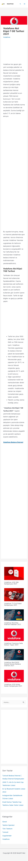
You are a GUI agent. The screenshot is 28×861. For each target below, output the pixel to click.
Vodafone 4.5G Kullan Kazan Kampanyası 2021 (13, 685)
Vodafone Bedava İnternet (13, 442)
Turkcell (5, 832)
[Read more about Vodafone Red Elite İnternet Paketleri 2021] (14, 615)
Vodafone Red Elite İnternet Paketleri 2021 (12, 623)
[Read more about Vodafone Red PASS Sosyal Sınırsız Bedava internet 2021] (14, 654)
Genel (4, 822)
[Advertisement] (14, 11)
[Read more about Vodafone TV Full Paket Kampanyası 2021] (14, 594)
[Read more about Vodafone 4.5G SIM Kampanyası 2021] (14, 573)
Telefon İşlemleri (8, 825)
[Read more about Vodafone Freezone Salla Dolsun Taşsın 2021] (14, 635)
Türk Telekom (7, 829)
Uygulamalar (7, 836)
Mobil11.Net (10, 4)
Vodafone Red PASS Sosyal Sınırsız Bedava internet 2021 (12, 664)
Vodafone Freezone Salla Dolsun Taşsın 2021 (13, 644)
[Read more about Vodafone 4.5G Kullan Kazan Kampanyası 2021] (14, 676)
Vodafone (6, 37)
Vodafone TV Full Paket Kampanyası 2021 (13, 604)
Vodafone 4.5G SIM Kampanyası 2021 (11, 583)
